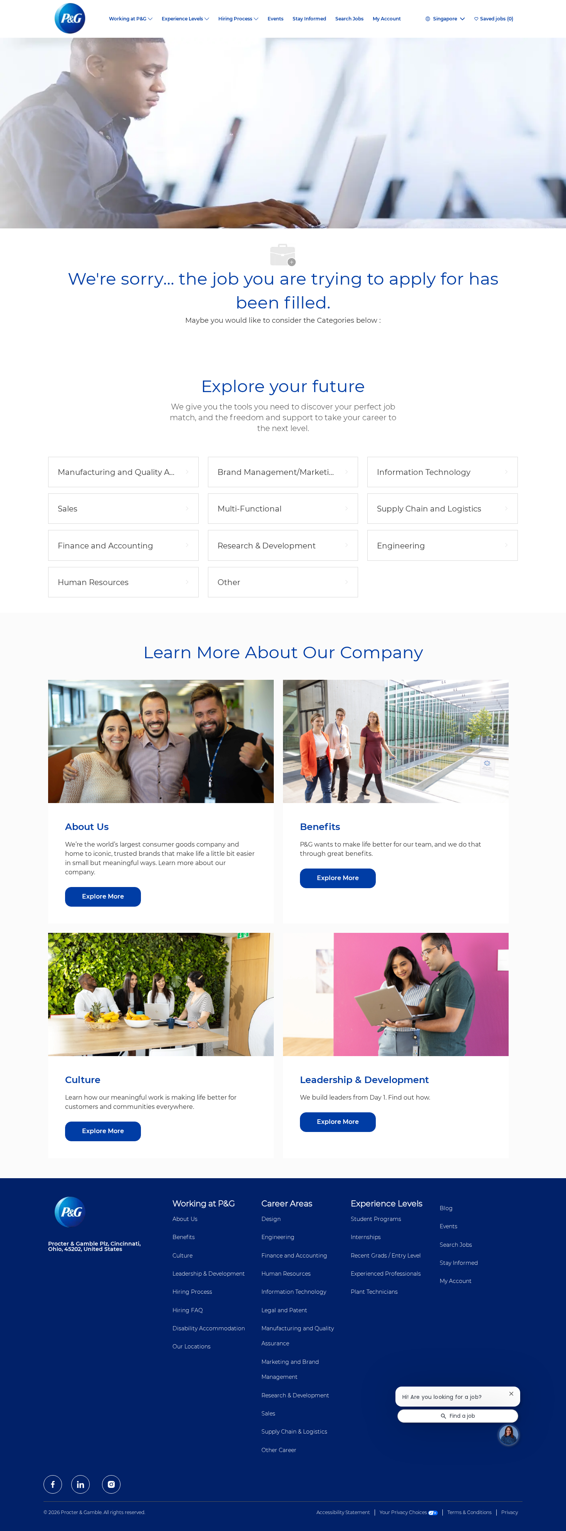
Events (275, 19)
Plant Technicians (374, 1291)
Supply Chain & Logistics (294, 1431)
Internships (366, 1237)
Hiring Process (192, 1291)
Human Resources (286, 1273)
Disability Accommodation (208, 1328)
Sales (268, 1413)
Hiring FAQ (187, 1310)
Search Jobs (349, 19)
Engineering (278, 1237)
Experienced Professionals (386, 1273)
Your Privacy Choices (404, 1512)
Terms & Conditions (469, 1512)
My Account (387, 19)
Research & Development (295, 1395)
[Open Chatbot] (509, 1435)
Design (271, 1219)
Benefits (183, 1237)
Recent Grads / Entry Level (386, 1255)
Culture (182, 1255)
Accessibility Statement (343, 1512)
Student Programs (376, 1219)
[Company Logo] (76, 19)
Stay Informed (309, 19)
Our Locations (191, 1346)
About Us (185, 1219)
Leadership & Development (208, 1273)
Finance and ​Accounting (294, 1255)
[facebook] (53, 1484)
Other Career (278, 1450)
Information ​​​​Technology (293, 1291)
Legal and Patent (284, 1310)
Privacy (509, 1512)
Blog (446, 1208)
